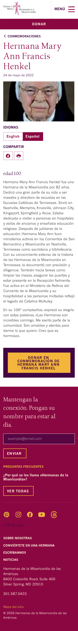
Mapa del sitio (13, 607)
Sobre (18, 538)
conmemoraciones (24, 36)
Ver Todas (18, 491)
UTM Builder (13, 525)
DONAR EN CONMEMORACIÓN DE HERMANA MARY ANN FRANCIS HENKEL (38, 363)
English (13, 136)
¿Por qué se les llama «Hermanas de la (35, 477)
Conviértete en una (29, 545)
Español (32, 136)
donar (39, 24)
